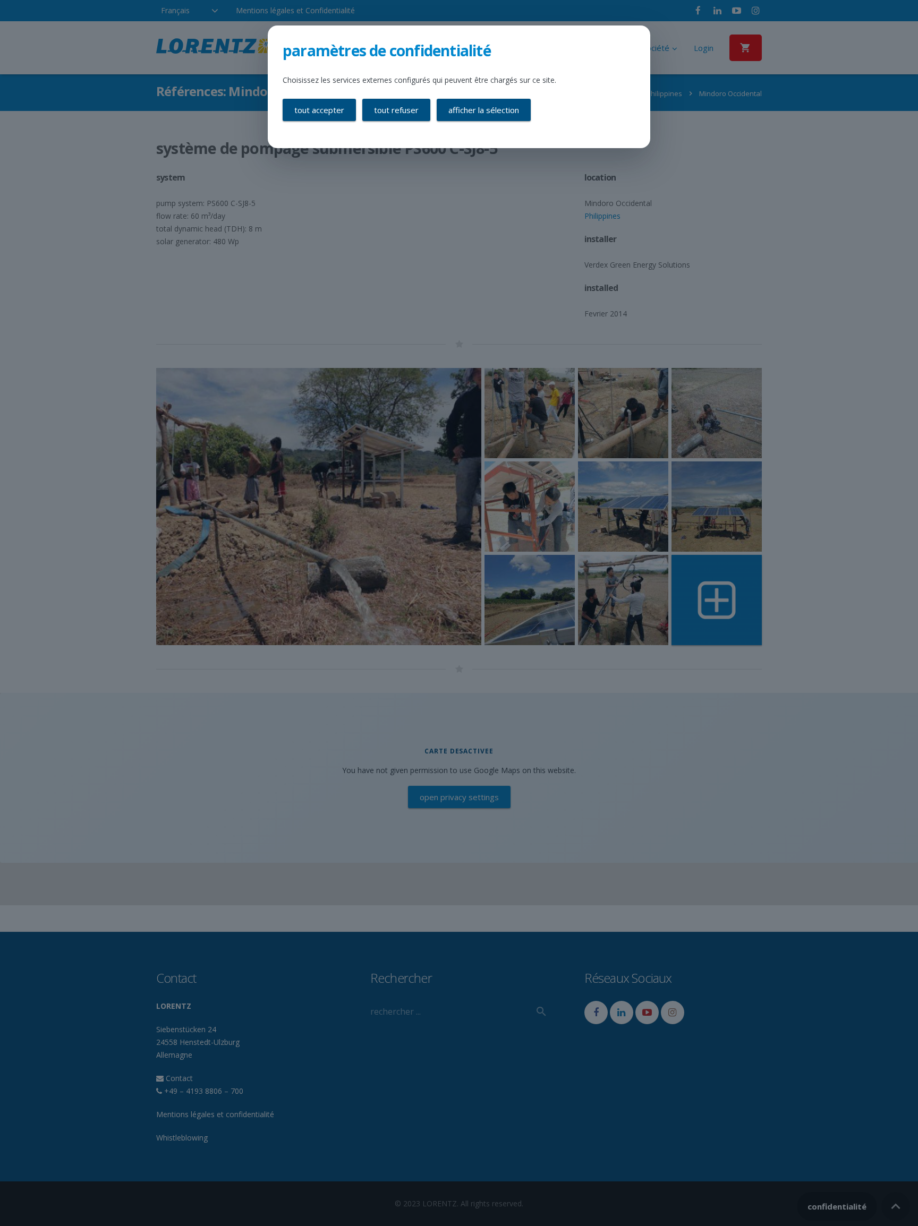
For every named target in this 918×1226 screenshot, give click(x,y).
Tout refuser (396, 110)
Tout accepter (319, 110)
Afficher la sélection (483, 110)
